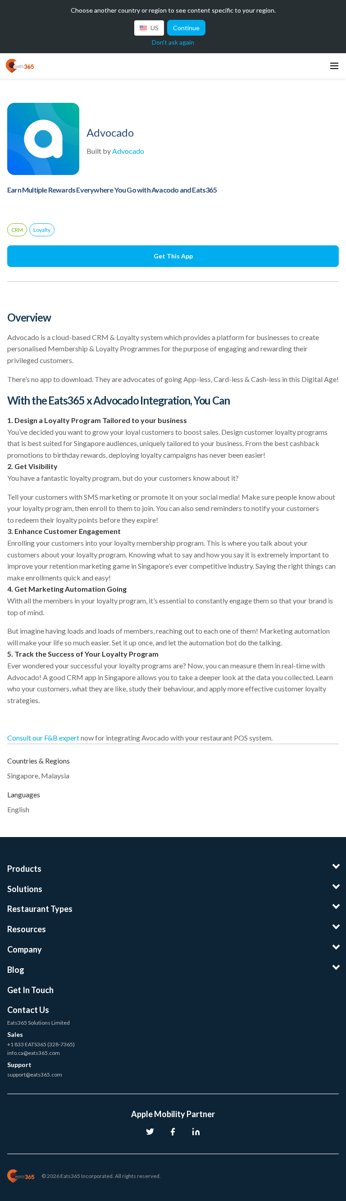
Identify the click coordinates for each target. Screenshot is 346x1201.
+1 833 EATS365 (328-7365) (41, 1044)
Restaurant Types (40, 909)
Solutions (24, 889)
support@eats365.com (34, 1074)
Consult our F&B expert (43, 737)
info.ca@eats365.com (33, 1052)
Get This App (173, 256)
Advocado (128, 151)
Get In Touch (30, 990)
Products (24, 869)
